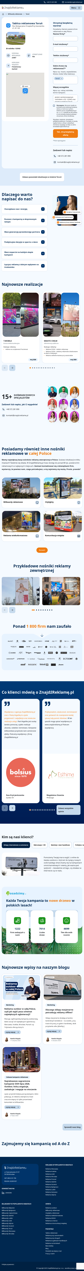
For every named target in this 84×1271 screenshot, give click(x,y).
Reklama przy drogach (53, 1238)
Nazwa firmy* (59, 34)
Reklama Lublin (50, 1190)
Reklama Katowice (51, 1192)
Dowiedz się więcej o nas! (54, 1251)
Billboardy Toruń (7, 1229)
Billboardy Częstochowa (9, 1213)
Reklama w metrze (51, 1221)
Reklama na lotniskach (53, 1243)
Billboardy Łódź (7, 1221)
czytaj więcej (10, 1032)
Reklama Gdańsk (51, 1182)
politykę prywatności (59, 121)
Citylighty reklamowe (52, 1213)
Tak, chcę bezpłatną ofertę (65, 133)
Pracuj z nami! (50, 1254)
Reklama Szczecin (51, 1184)
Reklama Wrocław (51, 1177)
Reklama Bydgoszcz (52, 1187)
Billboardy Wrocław (8, 1234)
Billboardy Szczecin (8, 1226)
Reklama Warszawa (52, 1169)
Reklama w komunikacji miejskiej (56, 1223)
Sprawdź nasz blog (72, 1127)
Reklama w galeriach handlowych (56, 1241)
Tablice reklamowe (51, 1233)
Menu (73, 8)
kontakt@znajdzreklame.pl (73, 2)
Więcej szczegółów (61, 87)
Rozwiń (42, 550)
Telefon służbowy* (61, 55)
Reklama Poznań (51, 1179)
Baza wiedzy (49, 1246)
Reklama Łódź (50, 1174)
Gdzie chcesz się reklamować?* (60, 67)
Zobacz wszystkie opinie (65, 810)
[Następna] (12, 368)
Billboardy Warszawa (8, 1231)
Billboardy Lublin (7, 1218)
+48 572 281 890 (52, 2)
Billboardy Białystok (8, 1208)
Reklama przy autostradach (54, 1235)
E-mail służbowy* (60, 44)
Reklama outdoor (51, 1208)
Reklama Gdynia (51, 1195)
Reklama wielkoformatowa (54, 1216)
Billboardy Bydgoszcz (9, 1210)
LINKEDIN (8, 1193)
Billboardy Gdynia (7, 1223)
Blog (47, 1248)
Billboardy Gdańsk (8, 1216)
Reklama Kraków (51, 1171)
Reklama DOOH (51, 1218)
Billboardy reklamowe (15, 14)
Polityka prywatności (8, 1264)
